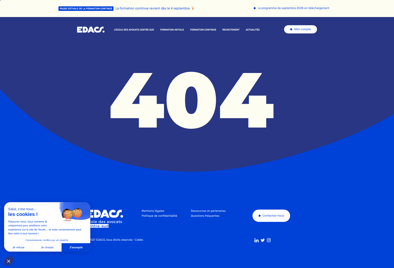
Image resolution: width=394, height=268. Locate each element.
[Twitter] (263, 240)
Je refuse (18, 247)
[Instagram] (269, 240)
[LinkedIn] (256, 240)
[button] (9, 261)
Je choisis (47, 247)
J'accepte (76, 247)
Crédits (139, 239)
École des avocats (91, 30)
